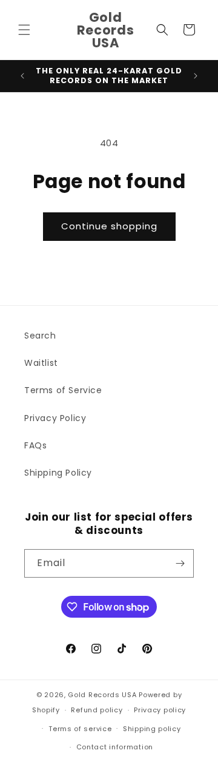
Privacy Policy (55, 418)
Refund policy (96, 710)
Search (40, 335)
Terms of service (79, 729)
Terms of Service (63, 390)
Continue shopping (109, 226)
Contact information (114, 747)
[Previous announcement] (22, 75)
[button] (24, 29)
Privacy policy (160, 710)
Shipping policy (152, 729)
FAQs (35, 445)
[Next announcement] (195, 75)
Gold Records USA (102, 695)
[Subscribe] (180, 563)
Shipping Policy (58, 473)
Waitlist (41, 363)
